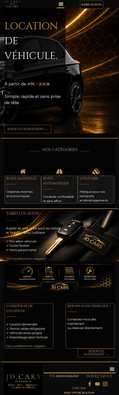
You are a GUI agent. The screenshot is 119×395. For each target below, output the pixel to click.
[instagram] (105, 384)
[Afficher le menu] (60, 3)
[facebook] (89, 384)
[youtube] (97, 384)
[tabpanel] (35, 66)
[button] (91, 5)
